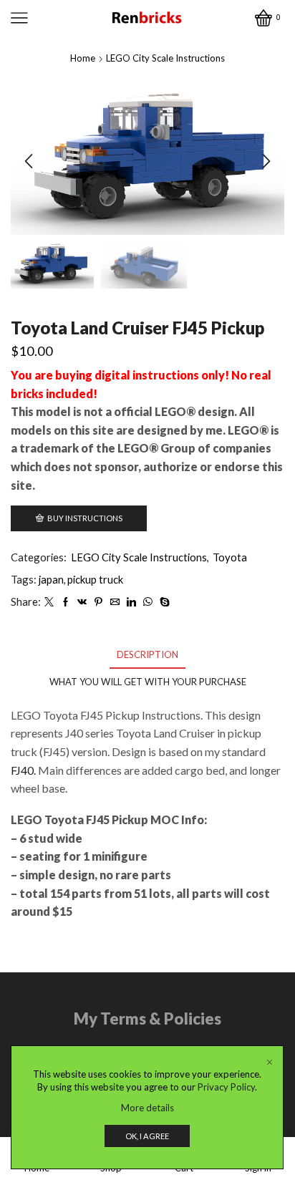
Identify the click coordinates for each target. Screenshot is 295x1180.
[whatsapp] (148, 602)
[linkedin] (131, 602)
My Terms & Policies (147, 1018)
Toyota (230, 557)
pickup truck (95, 579)
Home (82, 58)
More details (147, 1107)
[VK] (82, 602)
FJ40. (23, 770)
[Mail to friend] (115, 602)
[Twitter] (49, 602)
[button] (29, 161)
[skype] (163, 602)
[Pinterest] (98, 602)
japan (51, 579)
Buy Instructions (84, 518)
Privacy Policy (226, 1087)
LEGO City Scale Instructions (165, 58)
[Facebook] (65, 602)
